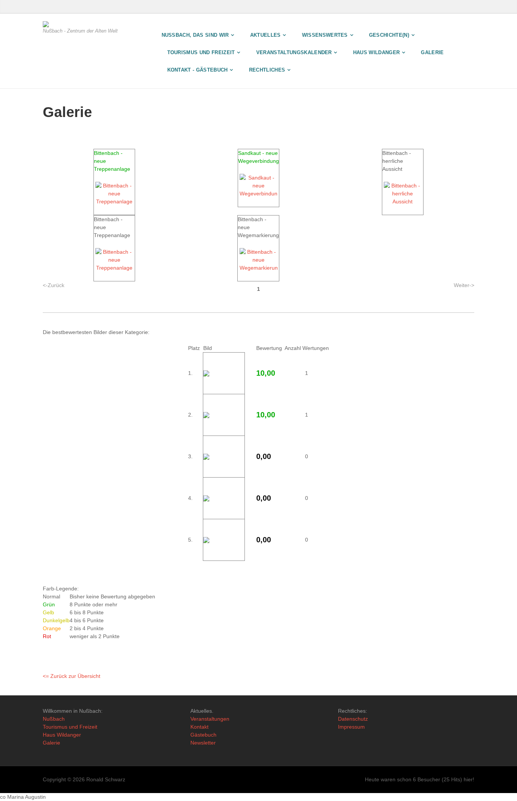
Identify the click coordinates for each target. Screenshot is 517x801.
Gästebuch (203, 735)
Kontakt (199, 727)
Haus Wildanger (62, 735)
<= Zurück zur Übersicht (71, 676)
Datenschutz (353, 719)
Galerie (51, 743)
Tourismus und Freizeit (70, 727)
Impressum (351, 727)
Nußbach (54, 719)
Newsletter (203, 743)
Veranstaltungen (209, 719)
